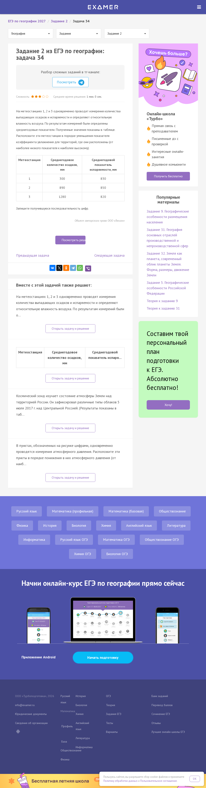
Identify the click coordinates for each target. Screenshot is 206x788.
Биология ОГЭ (117, 553)
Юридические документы (31, 714)
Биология (79, 525)
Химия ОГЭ (82, 553)
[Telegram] (73, 268)
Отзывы (156, 723)
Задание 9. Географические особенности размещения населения (168, 216)
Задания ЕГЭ (113, 714)
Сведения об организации (31, 723)
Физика (22, 525)
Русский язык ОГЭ (74, 539)
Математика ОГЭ (116, 539)
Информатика (34, 539)
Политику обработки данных (120, 781)
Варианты (112, 732)
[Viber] (88, 268)
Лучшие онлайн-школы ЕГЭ (168, 732)
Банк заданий (159, 696)
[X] (59, 268)
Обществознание (172, 511)
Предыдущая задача (32, 255)
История (50, 525)
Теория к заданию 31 (163, 308)
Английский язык (139, 525)
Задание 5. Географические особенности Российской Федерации (168, 288)
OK (195, 779)
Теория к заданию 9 (162, 300)
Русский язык (26, 511)
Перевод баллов (162, 705)
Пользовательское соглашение (158, 781)
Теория (110, 705)
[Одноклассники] (66, 268)
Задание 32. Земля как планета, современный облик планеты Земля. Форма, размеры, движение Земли (168, 264)
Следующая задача (109, 255)
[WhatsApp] (80, 268)
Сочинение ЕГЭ (160, 714)
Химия (106, 525)
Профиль (67, 726)
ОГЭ (108, 696)
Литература (176, 525)
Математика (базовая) (126, 511)
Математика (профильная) (72, 511)
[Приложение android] (18, 732)
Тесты (109, 723)
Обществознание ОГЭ (162, 539)
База (64, 741)
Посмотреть (67, 82)
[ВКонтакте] (52, 268)
